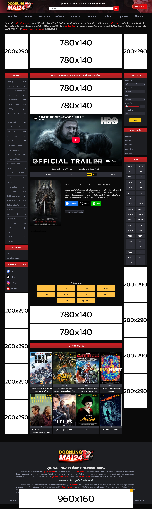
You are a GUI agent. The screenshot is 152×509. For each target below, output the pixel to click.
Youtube (14, 289)
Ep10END (86, 300)
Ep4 (106, 288)
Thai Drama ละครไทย (14, 196)
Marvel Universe (13, 258)
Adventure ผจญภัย (13, 86)
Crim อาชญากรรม (13, 113)
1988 (130, 263)
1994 (130, 246)
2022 (130, 171)
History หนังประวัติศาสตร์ (15, 145)
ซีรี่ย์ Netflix (60, 16)
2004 (130, 220)
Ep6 (66, 294)
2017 (140, 182)
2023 (140, 166)
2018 (130, 182)
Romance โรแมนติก (14, 187)
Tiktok (13, 277)
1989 (140, 257)
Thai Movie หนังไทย (13, 200)
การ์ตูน (108, 16)
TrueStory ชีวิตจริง (13, 209)
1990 (130, 257)
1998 (130, 236)
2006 (130, 214)
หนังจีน (9, 227)
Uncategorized (12, 214)
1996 (130, 241)
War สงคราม (11, 218)
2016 (130, 187)
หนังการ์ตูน (129, 149)
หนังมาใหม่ (12, 16)
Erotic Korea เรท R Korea (16, 127)
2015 (140, 187)
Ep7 (86, 294)
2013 (140, 193)
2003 (140, 220)
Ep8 (106, 294)
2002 (130, 225)
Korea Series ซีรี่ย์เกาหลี (15, 163)
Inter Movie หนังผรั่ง (14, 154)
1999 (140, 230)
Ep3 (86, 288)
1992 (130, 252)
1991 (140, 252)
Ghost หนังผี (11, 140)
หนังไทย (28, 16)
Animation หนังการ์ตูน (14, 90)
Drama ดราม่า (11, 122)
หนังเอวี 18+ (44, 16)
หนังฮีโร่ (9, 237)
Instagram (15, 283)
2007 (140, 209)
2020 (130, 177)
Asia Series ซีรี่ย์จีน (13, 99)
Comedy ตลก (12, 109)
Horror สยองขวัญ (13, 150)
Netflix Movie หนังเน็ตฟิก (15, 173)
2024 (130, 166)
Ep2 (66, 288)
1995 (140, 241)
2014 (130, 193)
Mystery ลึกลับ (12, 168)
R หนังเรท (10, 182)
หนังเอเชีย (10, 241)
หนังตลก (92, 16)
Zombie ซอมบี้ (12, 223)
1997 (140, 236)
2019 (140, 177)
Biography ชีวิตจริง (14, 104)
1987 (140, 263)
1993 (140, 246)
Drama (9, 118)
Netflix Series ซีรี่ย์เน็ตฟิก (15, 177)
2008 (130, 209)
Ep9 (66, 300)
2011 (140, 198)
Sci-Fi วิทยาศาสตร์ (13, 191)
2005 (140, 214)
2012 (130, 198)
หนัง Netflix (76, 16)
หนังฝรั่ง (9, 232)
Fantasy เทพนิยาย (13, 136)
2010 (130, 204)
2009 (140, 204)
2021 (140, 171)
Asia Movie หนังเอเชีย (14, 95)
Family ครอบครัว (13, 131)
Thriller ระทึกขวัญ (13, 205)
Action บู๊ (10, 81)
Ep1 (46, 288)
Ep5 (46, 294)
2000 (130, 230)
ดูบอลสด (123, 16)
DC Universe (11, 254)
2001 (140, 225)
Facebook (15, 271)
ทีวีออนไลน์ (139, 16)
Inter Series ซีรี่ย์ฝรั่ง (14, 159)
